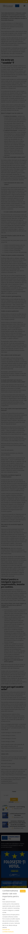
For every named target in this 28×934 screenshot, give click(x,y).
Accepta (23, 891)
